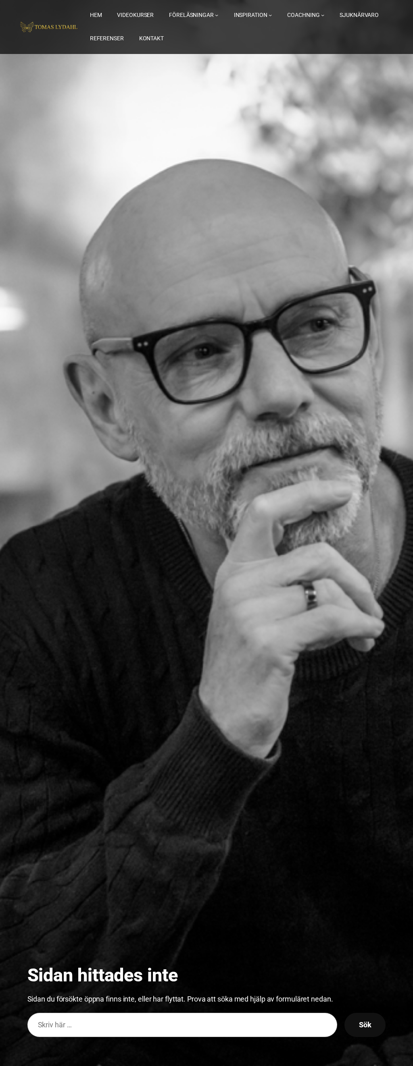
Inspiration (250, 15)
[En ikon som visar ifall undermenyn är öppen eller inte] (216, 15)
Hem (96, 15)
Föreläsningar (191, 15)
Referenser (107, 38)
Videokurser (135, 15)
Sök (365, 1025)
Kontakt (151, 38)
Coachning (303, 15)
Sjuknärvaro (359, 15)
